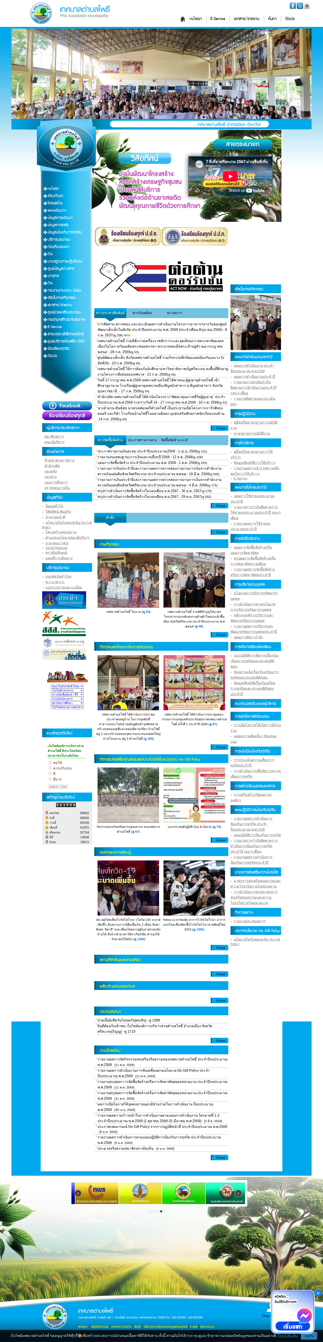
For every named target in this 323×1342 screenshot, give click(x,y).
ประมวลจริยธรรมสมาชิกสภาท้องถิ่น (126, 1148)
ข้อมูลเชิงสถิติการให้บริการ (255, 463)
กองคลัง (50, 471)
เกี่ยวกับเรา (55, 196)
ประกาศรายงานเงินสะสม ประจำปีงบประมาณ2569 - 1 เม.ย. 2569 (147, 451)
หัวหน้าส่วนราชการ (59, 460)
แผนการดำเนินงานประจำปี (254, 376)
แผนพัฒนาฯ (57, 210)
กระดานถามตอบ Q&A (64, 290)
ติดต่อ (290, 19)
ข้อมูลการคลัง (58, 225)
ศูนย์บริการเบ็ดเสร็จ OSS (66, 341)
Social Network (56, 548)
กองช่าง (50, 477)
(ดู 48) (199, 626)
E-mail (194, 1326)
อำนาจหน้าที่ (55, 517)
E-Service (217, 19)
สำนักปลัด (52, 466)
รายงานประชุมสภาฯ (249, 921)
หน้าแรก (196, 19)
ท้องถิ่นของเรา (58, 247)
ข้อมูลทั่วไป (54, 506)
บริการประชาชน (59, 240)
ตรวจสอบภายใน (57, 488)
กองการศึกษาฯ (55, 482)
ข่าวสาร (53, 276)
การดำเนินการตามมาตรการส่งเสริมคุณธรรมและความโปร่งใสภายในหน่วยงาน (254, 897)
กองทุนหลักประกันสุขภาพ (66, 320)
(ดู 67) (135, 831)
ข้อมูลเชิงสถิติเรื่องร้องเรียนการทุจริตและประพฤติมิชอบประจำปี (252, 688)
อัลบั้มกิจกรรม (100, 1326)
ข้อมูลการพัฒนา (60, 218)
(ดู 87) (213, 724)
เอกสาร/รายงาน (246, 19)
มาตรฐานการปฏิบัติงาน (65, 261)
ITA (50, 254)
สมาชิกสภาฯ (54, 436)
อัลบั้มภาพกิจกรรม (62, 298)
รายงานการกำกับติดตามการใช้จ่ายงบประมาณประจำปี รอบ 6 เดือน (255, 512)
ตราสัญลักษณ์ (56, 552)
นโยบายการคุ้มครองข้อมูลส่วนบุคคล (166, 1326)
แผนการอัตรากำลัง (248, 637)
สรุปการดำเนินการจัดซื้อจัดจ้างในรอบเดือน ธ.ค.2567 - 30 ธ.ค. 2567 (149, 491)
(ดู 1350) (139, 939)
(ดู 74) (216, 827)
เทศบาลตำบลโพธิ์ (85, 9)
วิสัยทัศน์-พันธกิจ (58, 511)
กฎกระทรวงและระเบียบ (63, 587)
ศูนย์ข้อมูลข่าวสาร (61, 269)
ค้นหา (272, 19)
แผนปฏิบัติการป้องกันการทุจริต (257, 835)
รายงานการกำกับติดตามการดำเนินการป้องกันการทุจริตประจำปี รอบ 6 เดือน (254, 846)
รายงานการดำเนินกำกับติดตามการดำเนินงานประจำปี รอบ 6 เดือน (253, 387)
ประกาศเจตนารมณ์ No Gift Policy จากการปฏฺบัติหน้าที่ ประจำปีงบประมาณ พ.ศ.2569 (162, 1127)
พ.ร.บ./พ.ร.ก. (55, 582)
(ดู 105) (148, 738)
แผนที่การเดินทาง (59, 558)
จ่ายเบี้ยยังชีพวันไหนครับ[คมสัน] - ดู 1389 (129, 1020)
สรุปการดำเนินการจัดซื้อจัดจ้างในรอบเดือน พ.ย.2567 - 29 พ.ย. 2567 (149, 497)
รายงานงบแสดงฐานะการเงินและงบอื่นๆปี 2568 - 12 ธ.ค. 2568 (145, 457)
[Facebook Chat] (293, 1312)
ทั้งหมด (220, 428)
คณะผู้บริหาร (54, 442)
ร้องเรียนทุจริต (59, 349)
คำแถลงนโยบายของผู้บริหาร (67, 537)
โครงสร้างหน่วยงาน (60, 532)
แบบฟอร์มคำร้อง (58, 576)
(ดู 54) (146, 612)
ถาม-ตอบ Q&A (57, 543)
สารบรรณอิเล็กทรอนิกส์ (66, 334)
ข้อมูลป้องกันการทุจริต (65, 232)
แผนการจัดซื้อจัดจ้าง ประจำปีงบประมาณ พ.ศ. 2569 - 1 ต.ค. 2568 (147, 463)
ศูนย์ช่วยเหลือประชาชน (64, 312)
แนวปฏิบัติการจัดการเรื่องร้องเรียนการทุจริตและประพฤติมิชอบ (254, 661)
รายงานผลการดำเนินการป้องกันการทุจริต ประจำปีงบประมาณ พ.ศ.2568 (251, 824)
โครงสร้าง (55, 203)
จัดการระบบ (207, 1326)
